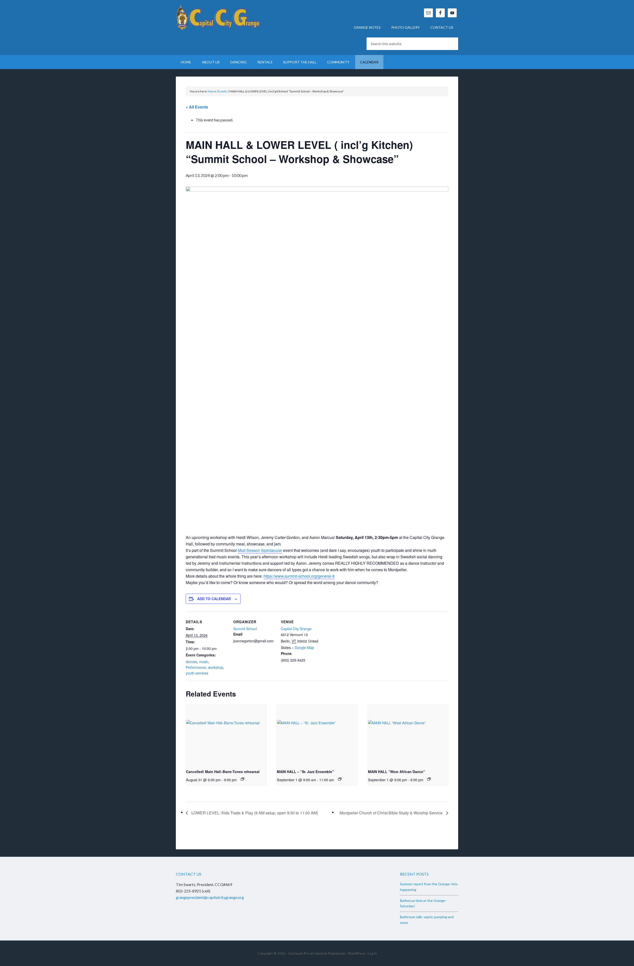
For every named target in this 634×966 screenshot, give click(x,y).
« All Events (197, 107)
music (203, 661)
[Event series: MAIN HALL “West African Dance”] (429, 779)
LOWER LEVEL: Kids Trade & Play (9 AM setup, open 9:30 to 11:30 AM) (254, 813)
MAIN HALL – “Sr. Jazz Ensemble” (305, 771)
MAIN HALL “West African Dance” (396, 771)
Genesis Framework (330, 953)
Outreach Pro (298, 953)
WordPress (356, 953)
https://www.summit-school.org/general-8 (299, 576)
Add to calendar (214, 598)
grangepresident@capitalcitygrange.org (210, 897)
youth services (197, 673)
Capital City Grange (218, 17)
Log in (372, 953)
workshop (215, 667)
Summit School (245, 628)
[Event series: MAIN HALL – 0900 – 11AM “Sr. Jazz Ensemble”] (340, 779)
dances (191, 661)
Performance (196, 667)
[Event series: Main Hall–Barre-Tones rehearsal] (242, 779)
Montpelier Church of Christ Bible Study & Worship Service (392, 813)
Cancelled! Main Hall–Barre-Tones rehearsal (223, 771)
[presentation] (226, 735)
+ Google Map (303, 647)
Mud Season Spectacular (260, 550)
